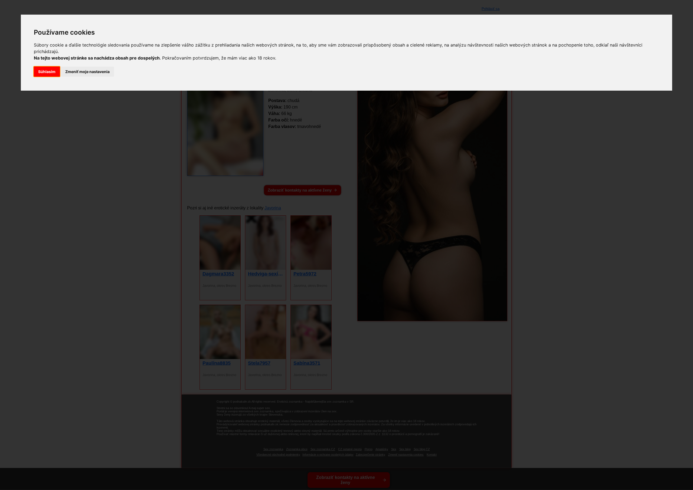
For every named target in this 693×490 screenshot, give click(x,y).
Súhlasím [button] (46, 71)
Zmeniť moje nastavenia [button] (87, 71)
